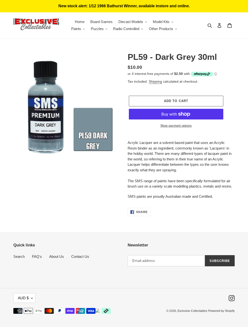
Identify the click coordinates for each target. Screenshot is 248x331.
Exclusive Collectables (192, 311)
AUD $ (23, 298)
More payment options (176, 125)
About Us (56, 256)
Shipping (155, 81)
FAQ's (37, 256)
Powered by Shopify (221, 311)
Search (19, 256)
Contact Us (80, 256)
